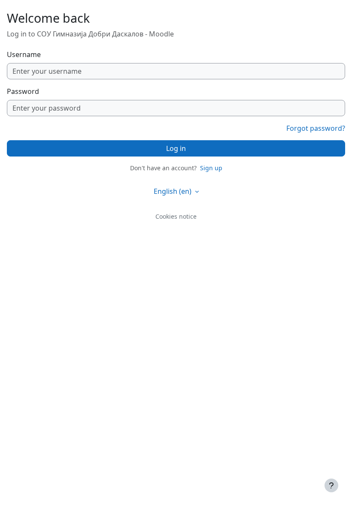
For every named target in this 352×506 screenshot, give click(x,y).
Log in (176, 148)
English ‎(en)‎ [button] (173, 191)
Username (24, 54)
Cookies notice (176, 216)
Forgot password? (315, 128)
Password (23, 91)
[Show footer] (331, 485)
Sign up (211, 168)
